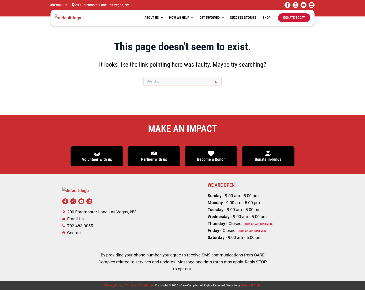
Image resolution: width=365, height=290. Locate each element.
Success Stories (243, 18)
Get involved (210, 18)
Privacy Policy (113, 285)
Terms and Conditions (140, 285)
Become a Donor (211, 159)
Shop (267, 18)
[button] (153, 18)
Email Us (60, 5)
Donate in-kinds (268, 159)
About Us (151, 18)
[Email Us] (52, 5)
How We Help (179, 18)
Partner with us (154, 159)
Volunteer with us (97, 159)
